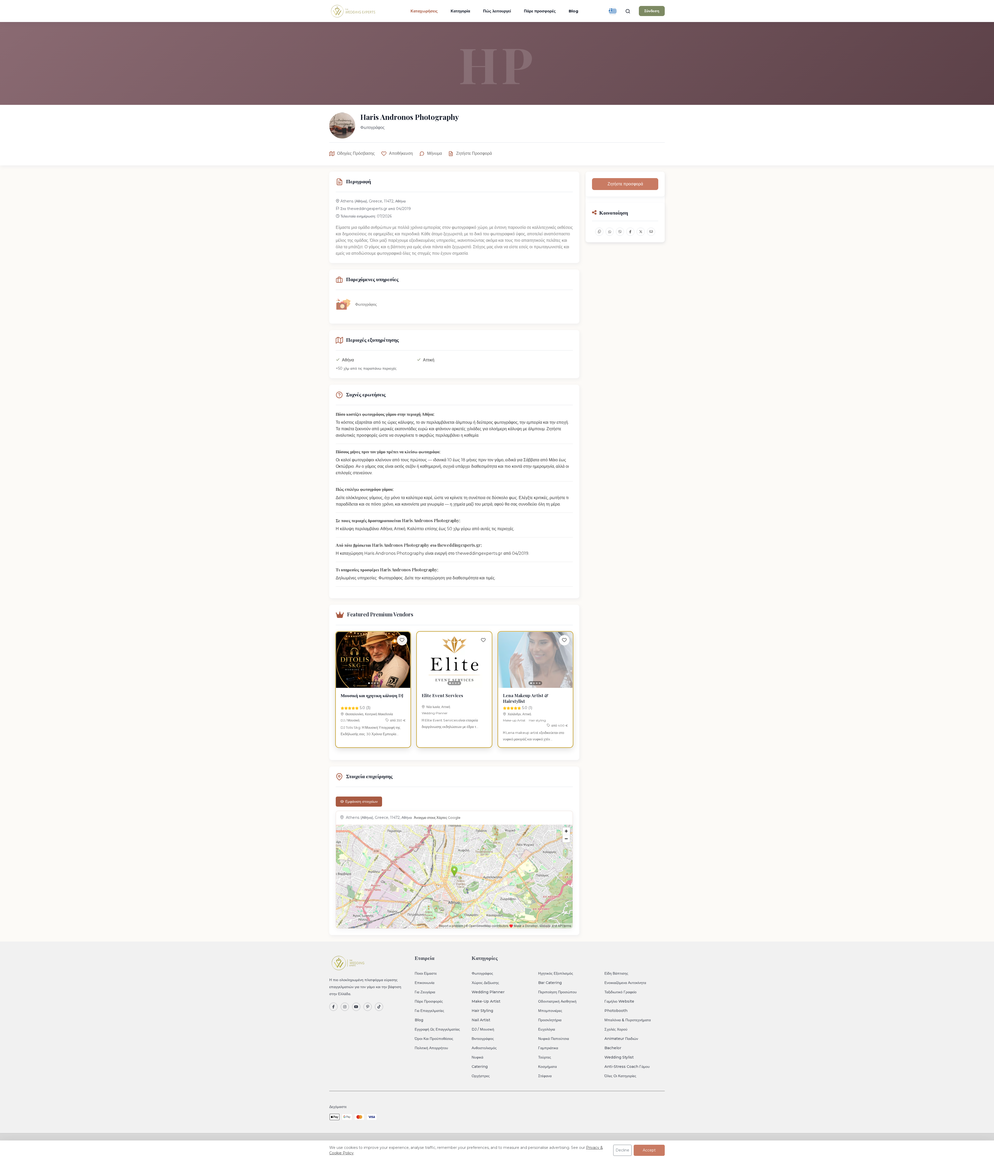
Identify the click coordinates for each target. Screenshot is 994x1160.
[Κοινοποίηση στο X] (641, 232)
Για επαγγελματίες (429, 1010)
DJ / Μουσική (350, 720)
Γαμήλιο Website (619, 1001)
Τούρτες (544, 1057)
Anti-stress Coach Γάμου (627, 1066)
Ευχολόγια (546, 1029)
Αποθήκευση (401, 153)
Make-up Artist (514, 720)
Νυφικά (477, 1057)
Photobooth (615, 1010)
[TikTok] (379, 1007)
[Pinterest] (367, 1007)
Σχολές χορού (615, 1029)
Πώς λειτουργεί (497, 11)
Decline (622, 1150)
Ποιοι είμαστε (426, 973)
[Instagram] (345, 1007)
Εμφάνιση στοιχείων (361, 801)
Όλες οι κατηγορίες (620, 1076)
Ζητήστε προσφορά (474, 153)
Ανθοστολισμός (484, 1048)
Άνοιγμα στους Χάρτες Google (437, 818)
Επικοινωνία (424, 982)
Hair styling (537, 720)
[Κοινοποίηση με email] (651, 232)
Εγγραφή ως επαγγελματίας (437, 1029)
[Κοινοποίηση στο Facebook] (630, 232)
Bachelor (612, 1048)
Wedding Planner (435, 713)
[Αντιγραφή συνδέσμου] (599, 232)
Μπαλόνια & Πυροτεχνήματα (627, 1020)
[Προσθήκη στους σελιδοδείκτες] (402, 640)
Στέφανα (545, 1076)
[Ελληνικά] (613, 11)
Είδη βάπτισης (616, 973)
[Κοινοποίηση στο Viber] (620, 232)
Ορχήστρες (481, 1076)
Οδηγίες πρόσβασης (356, 153)
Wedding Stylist (619, 1057)
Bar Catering (550, 982)
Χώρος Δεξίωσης (485, 982)
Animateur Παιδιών (621, 1038)
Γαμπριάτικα (548, 1048)
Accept (649, 1150)
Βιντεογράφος (483, 1038)
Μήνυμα (434, 153)
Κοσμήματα (547, 1066)
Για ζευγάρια (425, 992)
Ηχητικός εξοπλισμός (555, 973)
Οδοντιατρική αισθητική (557, 1001)
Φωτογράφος (482, 973)
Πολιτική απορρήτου (431, 1048)
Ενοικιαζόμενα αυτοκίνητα (625, 982)
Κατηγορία (460, 11)
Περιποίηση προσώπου (557, 992)
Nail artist (481, 1020)
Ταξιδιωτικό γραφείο (620, 992)
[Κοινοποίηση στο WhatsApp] (609, 232)
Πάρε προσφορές (540, 11)
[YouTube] (356, 1007)
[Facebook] (333, 1007)
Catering (480, 1066)
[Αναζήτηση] (628, 11)
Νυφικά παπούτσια (553, 1038)
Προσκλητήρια (549, 1020)
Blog (573, 11)
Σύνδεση (651, 11)
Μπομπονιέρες (550, 1010)
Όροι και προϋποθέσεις (434, 1038)
